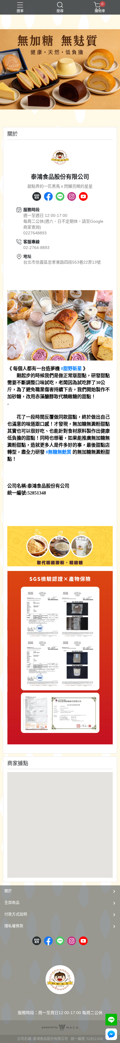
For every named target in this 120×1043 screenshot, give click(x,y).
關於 (8, 891)
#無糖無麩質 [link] (58, 452)
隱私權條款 (13, 926)
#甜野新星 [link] (71, 368)
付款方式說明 (15, 914)
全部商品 (12, 902)
